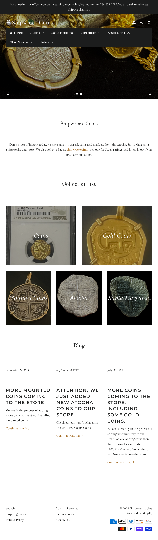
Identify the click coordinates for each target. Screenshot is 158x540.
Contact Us (63, 520)
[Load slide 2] (81, 94)
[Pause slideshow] (139, 94)
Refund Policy (15, 520)
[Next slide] (150, 94)
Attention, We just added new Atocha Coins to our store (77, 403)
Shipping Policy (16, 514)
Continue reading (18, 428)
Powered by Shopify (139, 513)
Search (10, 508)
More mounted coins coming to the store (28, 396)
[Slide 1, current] (77, 94)
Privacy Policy (65, 514)
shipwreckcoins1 (78, 149)
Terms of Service (67, 508)
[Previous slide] (8, 94)
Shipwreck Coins (141, 508)
